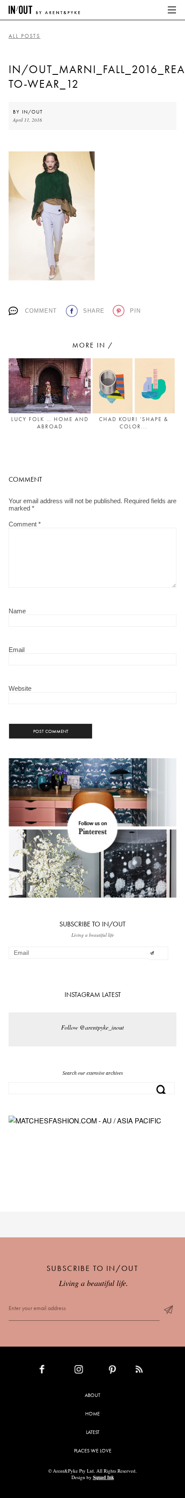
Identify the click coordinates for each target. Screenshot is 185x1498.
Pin (135, 311)
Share (94, 311)
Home (92, 1413)
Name (17, 611)
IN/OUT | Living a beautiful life (44, 10)
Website (20, 688)
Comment (41, 311)
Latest (92, 1432)
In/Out (32, 111)
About (92, 1395)
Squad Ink (103, 1477)
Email (17, 649)
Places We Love (92, 1450)
